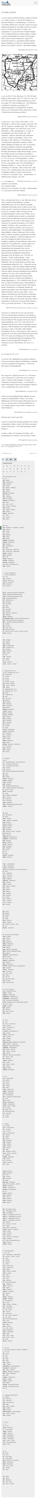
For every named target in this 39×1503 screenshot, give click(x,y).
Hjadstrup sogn (7, 453)
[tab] (3, 459)
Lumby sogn (32, 453)
